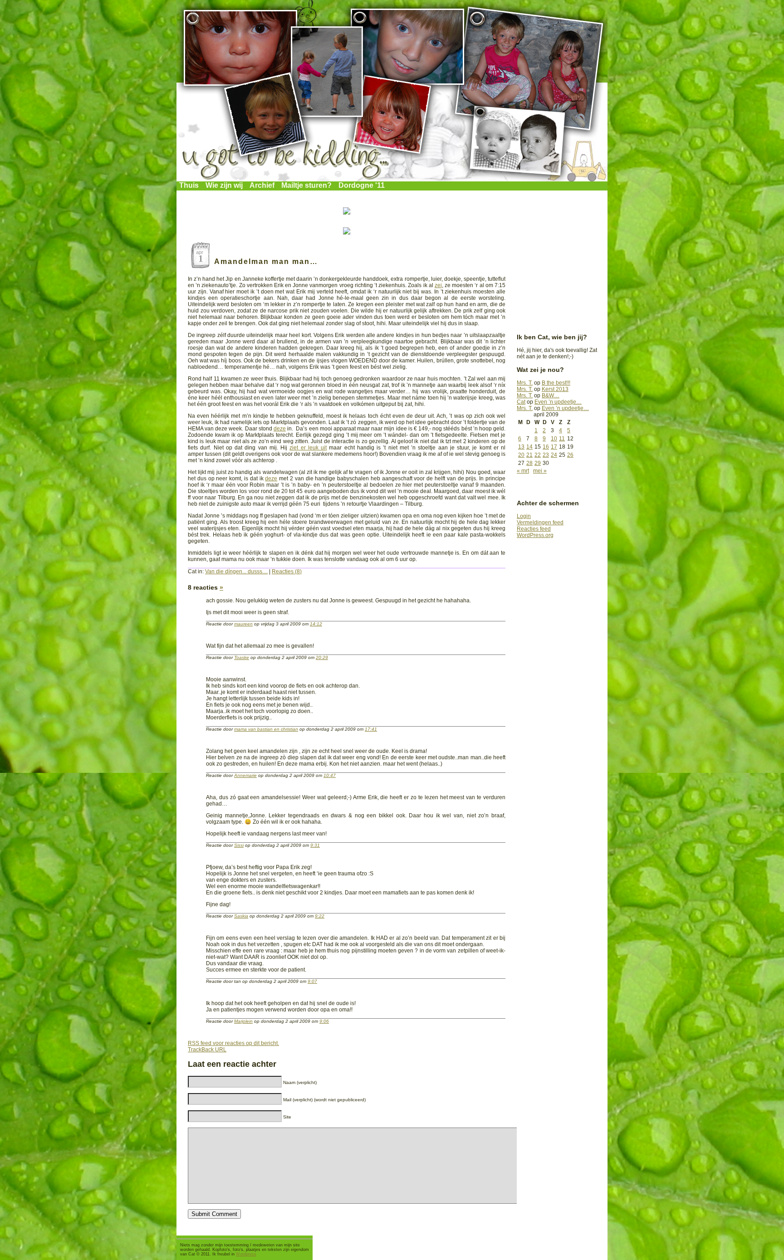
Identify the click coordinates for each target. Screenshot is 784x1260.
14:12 (316, 623)
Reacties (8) (287, 571)
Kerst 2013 (555, 389)
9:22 (319, 915)
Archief (262, 185)
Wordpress (246, 1254)
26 (570, 455)
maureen (243, 623)
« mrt (523, 471)
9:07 (312, 981)
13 (521, 447)
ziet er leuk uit (308, 447)
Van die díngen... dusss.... (236, 571)
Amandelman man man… (266, 261)
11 (562, 438)
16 (546, 447)
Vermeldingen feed (540, 522)
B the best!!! (556, 383)
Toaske (241, 657)
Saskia (241, 915)
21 (529, 455)
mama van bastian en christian (266, 729)
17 (554, 447)
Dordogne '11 (361, 185)
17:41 (371, 729)
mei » (540, 471)
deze (280, 428)
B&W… (550, 395)
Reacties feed (534, 529)
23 (546, 455)
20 (521, 455)
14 (529, 447)
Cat (521, 402)
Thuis (189, 185)
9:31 (315, 845)
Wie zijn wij (224, 185)
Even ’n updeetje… (558, 402)
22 (537, 455)
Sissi (239, 845)
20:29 (322, 657)
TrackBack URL (207, 1049)
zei (438, 285)
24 (554, 455)
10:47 (329, 775)
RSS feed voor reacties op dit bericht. (233, 1043)
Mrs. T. (525, 383)
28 (529, 463)
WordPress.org (535, 535)
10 (554, 438)
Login (524, 516)
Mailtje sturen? (306, 185)
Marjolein (243, 1021)
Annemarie (245, 775)
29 (537, 463)
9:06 (324, 1021)
